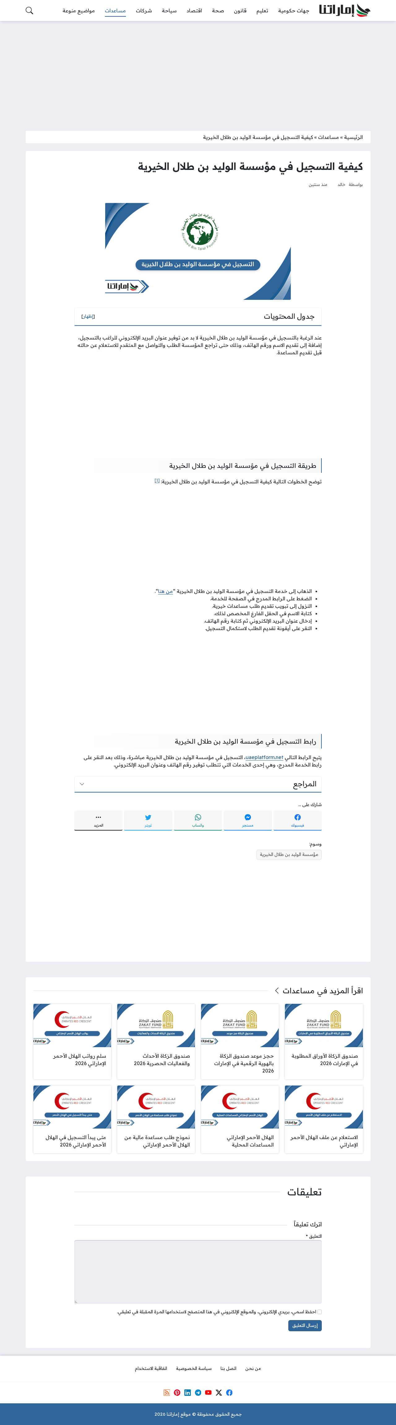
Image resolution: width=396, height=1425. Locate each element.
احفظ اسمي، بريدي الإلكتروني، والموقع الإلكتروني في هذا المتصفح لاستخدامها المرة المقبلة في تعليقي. (216, 1312)
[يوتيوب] (208, 1392)
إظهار (88, 316)
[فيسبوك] (229, 1392)
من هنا (165, 591)
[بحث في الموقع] (29, 10)
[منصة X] (218, 1392)
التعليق (314, 1236)
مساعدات (328, 137)
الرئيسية (353, 137)
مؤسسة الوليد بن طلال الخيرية (289, 854)
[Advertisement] (198, 72)
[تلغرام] (198, 1392)
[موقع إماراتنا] (344, 10)
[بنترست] (177, 1392)
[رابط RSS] (166, 1392)
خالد (342, 184)
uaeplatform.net (264, 757)
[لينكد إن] (187, 1392)
